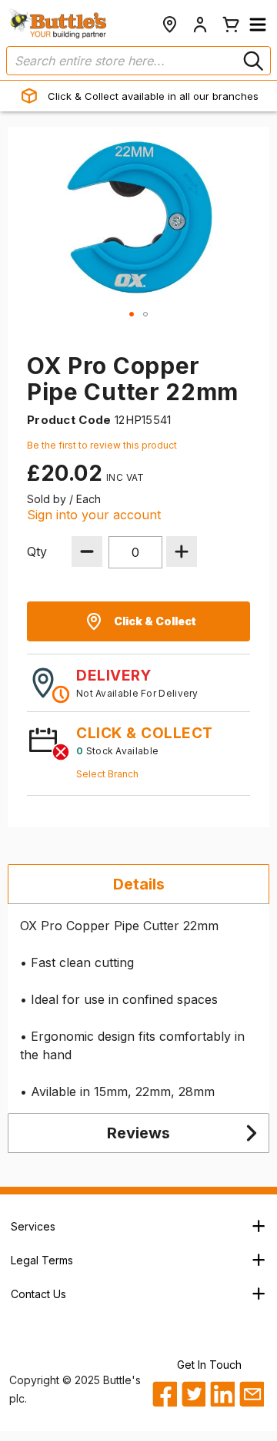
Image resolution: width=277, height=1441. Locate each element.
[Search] (251, 61)
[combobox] (138, 60)
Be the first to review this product (102, 445)
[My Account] (200, 24)
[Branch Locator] (169, 24)
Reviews (138, 1133)
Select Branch (107, 774)
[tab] (138, 884)
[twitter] (193, 1394)
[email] (251, 1394)
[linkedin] (222, 1394)
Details (139, 884)
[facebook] (164, 1394)
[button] (257, 24)
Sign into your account (94, 514)
